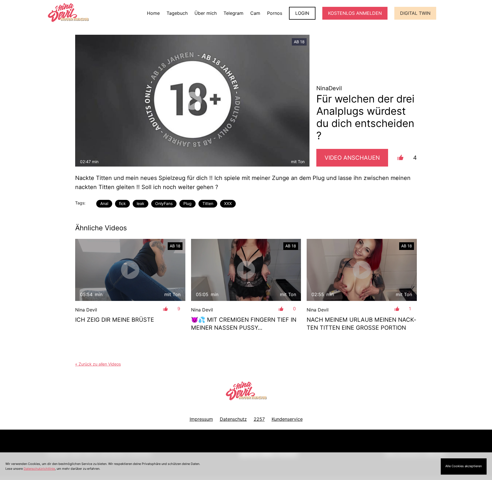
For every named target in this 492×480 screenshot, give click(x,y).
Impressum (201, 419)
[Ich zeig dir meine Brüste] (130, 270)
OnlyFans (164, 203)
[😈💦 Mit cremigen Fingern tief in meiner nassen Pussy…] (246, 270)
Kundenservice (287, 419)
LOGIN (302, 13)
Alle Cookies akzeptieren (463, 466)
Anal (104, 203)
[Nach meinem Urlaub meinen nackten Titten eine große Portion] (362, 270)
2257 (259, 419)
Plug (187, 203)
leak (140, 203)
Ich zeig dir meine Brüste (114, 319)
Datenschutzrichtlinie (39, 469)
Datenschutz (233, 419)
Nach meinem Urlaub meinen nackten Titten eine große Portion (361, 323)
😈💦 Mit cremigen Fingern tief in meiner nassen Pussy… (243, 323)
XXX (228, 203)
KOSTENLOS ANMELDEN (355, 13)
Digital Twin (415, 13)
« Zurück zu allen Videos (98, 364)
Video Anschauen (352, 157)
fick (122, 203)
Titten (207, 203)
